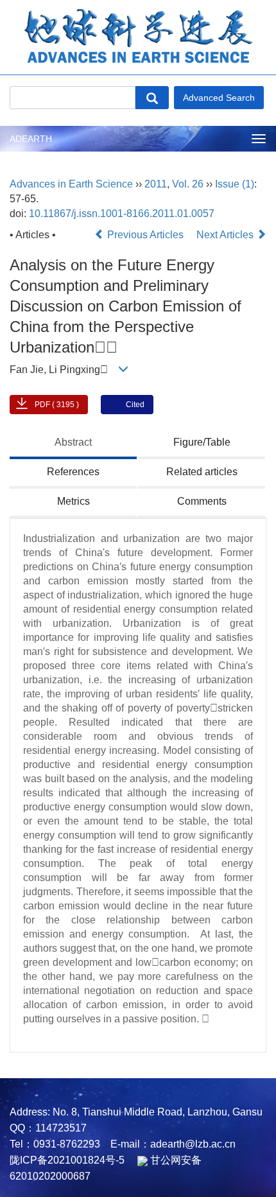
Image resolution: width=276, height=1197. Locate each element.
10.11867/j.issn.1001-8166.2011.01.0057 (121, 213)
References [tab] (73, 471)
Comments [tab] (202, 501)
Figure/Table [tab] (201, 442)
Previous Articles (145, 234)
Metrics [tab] (73, 501)
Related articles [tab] (201, 471)
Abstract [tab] (73, 442)
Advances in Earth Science (71, 184)
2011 (155, 184)
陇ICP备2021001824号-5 (67, 1160)
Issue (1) (234, 184)
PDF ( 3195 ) (57, 404)
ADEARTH (31, 139)
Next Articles (226, 234)
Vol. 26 (187, 184)
